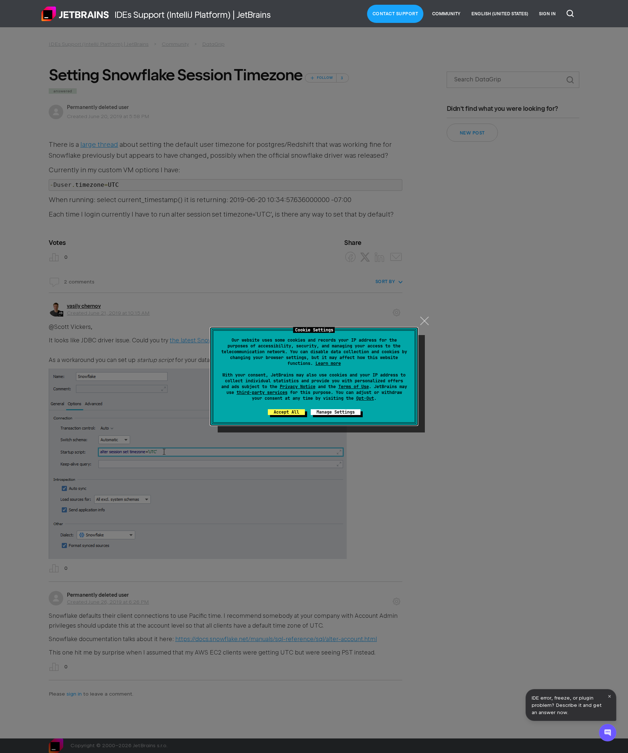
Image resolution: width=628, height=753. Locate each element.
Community (446, 13)
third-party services (262, 392)
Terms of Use (353, 387)
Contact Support (395, 13)
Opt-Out (365, 398)
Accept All (286, 412)
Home (75, 14)
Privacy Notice (297, 387)
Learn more (328, 363)
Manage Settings (336, 412)
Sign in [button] (547, 13)
